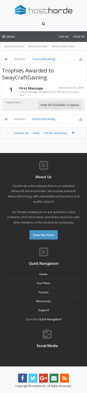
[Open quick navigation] (81, 59)
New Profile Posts (63, 46)
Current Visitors (14, 46)
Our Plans (43, 283)
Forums (44, 292)
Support (43, 310)
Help (36, 133)
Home (43, 274)
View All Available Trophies (59, 105)
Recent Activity (38, 46)
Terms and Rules (55, 133)
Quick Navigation (50, 319)
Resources (43, 301)
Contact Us (21, 133)
